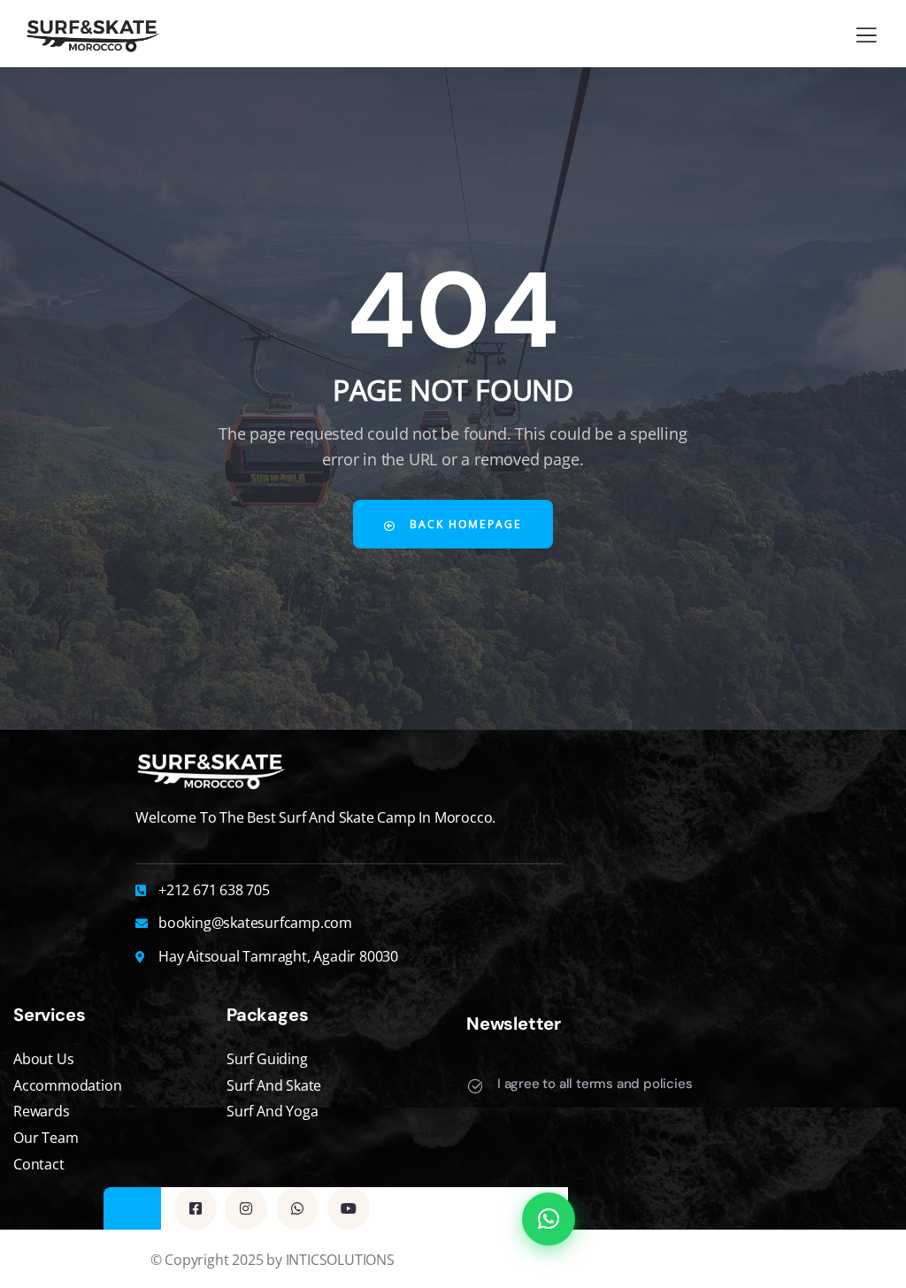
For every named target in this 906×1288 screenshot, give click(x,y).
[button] (548, 1219)
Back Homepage (463, 524)
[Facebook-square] (195, 1208)
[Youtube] (348, 1208)
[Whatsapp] (297, 1208)
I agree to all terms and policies (594, 1083)
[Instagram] (246, 1208)
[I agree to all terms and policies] (475, 1086)
